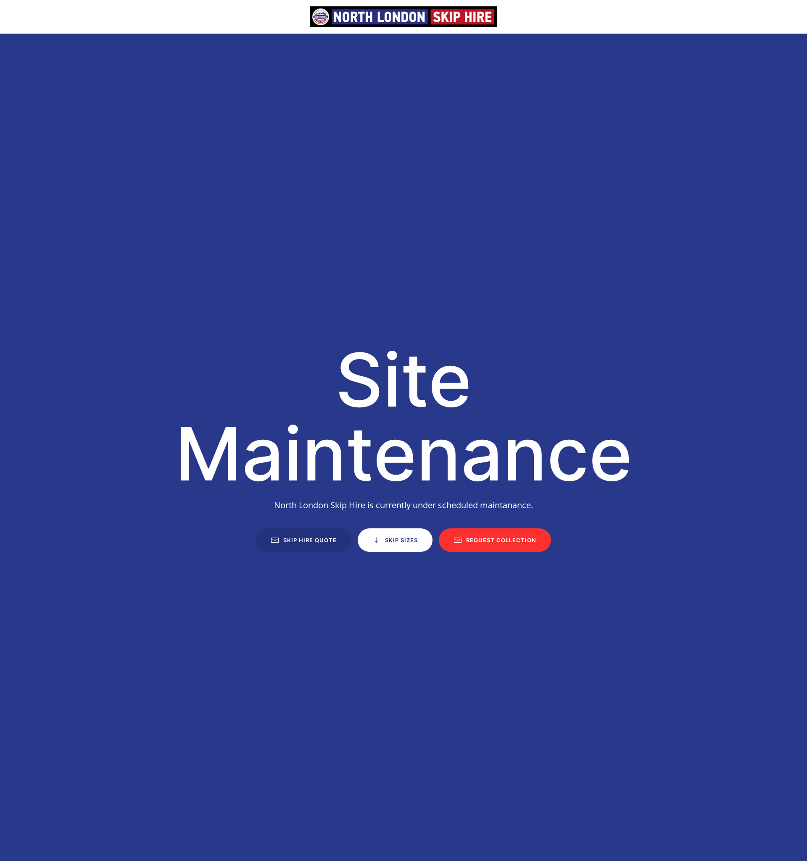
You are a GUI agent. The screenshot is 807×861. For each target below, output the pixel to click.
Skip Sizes (401, 540)
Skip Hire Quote (310, 540)
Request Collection (501, 540)
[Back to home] (403, 17)
